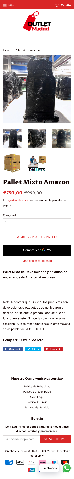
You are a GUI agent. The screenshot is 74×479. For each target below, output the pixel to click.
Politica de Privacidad (37, 386)
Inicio (6, 50)
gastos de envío (18, 200)
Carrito (65, 5)
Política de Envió (37, 402)
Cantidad (9, 215)
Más (11, 5)
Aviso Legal (37, 397)
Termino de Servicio (37, 407)
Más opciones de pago (37, 260)
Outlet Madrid (46, 451)
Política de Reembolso (37, 391)
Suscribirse (56, 439)
